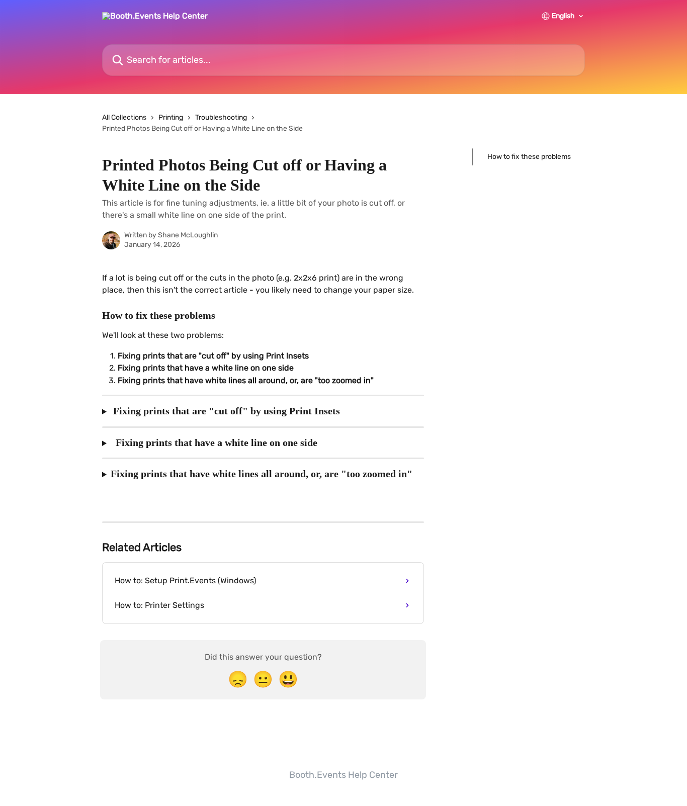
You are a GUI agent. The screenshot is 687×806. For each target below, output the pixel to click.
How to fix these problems (529, 156)
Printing (170, 117)
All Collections (124, 117)
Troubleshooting (221, 117)
